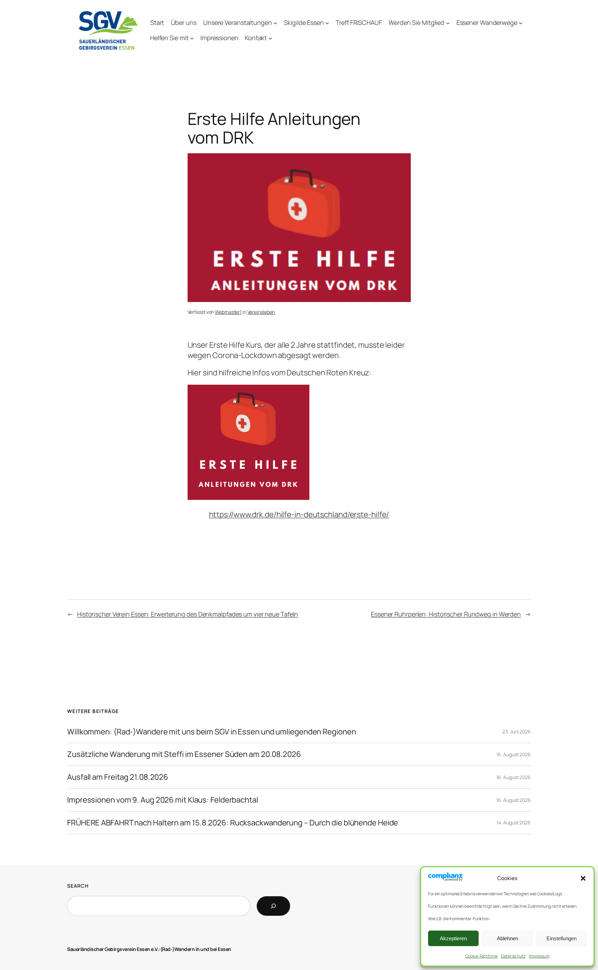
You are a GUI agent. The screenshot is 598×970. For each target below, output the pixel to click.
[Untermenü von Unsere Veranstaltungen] (275, 23)
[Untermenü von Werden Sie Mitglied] (448, 23)
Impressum (539, 956)
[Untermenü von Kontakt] (270, 38)
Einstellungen (561, 938)
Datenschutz (513, 956)
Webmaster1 (228, 312)
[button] (583, 878)
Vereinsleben (261, 312)
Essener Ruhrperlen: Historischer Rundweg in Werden (446, 614)
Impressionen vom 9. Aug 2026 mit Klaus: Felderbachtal (162, 800)
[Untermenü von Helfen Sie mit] (192, 38)
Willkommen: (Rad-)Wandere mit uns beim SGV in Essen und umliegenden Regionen (211, 732)
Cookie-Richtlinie (481, 956)
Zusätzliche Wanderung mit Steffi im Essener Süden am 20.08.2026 (184, 754)
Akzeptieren (453, 938)
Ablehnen (507, 938)
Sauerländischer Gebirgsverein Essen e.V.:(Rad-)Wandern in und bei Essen (149, 949)
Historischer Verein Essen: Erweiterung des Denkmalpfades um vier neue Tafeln (187, 614)
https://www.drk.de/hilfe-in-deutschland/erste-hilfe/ (299, 514)
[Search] (273, 906)
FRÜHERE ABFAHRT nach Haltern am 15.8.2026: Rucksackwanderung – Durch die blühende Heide (232, 822)
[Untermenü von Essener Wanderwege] (521, 23)
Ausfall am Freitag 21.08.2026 (117, 777)
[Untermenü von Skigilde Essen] (327, 23)
